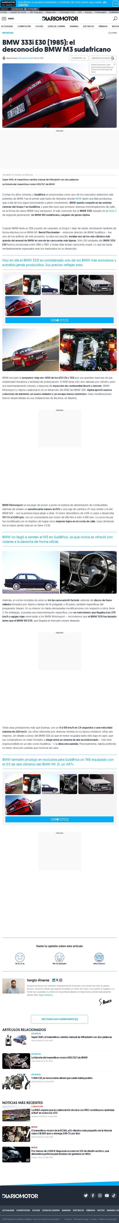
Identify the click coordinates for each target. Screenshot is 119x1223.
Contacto (68, 1219)
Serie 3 (112, 211)
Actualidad (7, 26)
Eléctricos (88, 26)
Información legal (81, 1219)
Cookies (93, 1219)
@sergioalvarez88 (26, 58)
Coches (39, 26)
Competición (24, 26)
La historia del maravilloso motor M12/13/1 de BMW (28, 184)
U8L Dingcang (36, 12)
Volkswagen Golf (67, 12)
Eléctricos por (17, 9)
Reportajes (7, 33)
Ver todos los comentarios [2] (59, 1019)
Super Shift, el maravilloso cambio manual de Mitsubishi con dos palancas (40, 179)
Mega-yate (51, 12)
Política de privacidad (107, 1219)
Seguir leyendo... (46, 995)
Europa (88, 12)
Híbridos (103, 26)
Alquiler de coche (18, 12)
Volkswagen (100, 12)
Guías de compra (56, 26)
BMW (78, 198)
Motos (115, 26)
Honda (3, 12)
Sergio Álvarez (12, 58)
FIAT (80, 12)
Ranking (74, 26)
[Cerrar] (114, 64)
